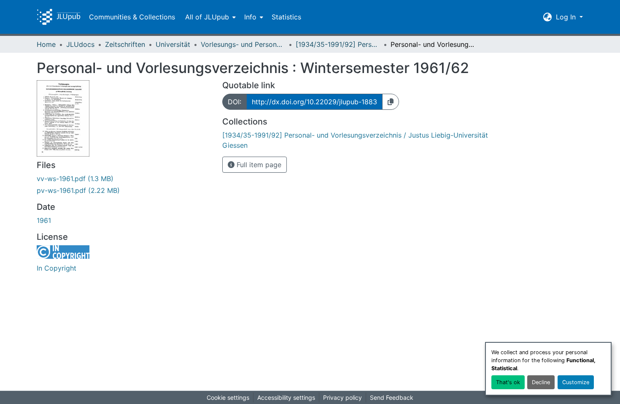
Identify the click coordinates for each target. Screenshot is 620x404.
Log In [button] (567, 17)
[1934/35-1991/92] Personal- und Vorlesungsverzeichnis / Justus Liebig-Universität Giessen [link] (338, 44)
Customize (575, 382)
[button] (59, 16)
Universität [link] (173, 44)
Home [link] (46, 44)
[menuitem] (209, 17)
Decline (541, 382)
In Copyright (56, 268)
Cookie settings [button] (228, 397)
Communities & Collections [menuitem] (132, 17)
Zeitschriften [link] (125, 44)
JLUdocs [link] (80, 44)
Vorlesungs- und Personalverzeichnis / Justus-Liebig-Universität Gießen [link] (243, 44)
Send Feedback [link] (391, 397)
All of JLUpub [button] (207, 17)
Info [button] (250, 17)
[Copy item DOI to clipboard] (390, 102)
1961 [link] (44, 220)
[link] (124, 179)
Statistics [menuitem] (286, 17)
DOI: (234, 102)
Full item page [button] (258, 164)
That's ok (508, 382)
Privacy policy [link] (342, 397)
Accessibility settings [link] (286, 397)
